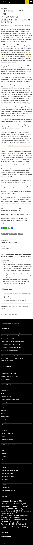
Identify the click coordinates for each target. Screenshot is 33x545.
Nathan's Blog (5, 2)
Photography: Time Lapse (21, 519)
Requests (21, 522)
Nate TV (3, 413)
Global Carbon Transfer (7, 439)
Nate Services (4, 410)
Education (4, 233)
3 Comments (26, 25)
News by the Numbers (10, 517)
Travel (2, 447)
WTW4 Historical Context (8, 476)
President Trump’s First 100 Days (9, 241)
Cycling (6, 503)
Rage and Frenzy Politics (7, 433)
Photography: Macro (8, 519)
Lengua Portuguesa (8, 511)
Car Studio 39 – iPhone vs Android (9, 353)
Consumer (16, 501)
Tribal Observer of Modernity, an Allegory (11, 333)
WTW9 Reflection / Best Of (8, 490)
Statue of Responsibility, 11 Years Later (10, 356)
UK (2, 459)
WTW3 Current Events (7, 473)
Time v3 (4, 405)
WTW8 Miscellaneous (7, 487)
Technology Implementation (8, 402)
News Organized (5, 416)
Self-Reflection (21, 524)
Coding (2, 382)
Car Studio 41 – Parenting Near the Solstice (11, 347)
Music (19, 511)
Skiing (3, 527)
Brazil (3, 450)
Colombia (4, 453)
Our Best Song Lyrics (6, 247)
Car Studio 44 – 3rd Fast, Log (8, 338)
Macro (3, 425)
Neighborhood (27, 511)
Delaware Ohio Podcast (7, 385)
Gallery (2, 393)
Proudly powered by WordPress (7, 543)
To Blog (5, 8)
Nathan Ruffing (17, 25)
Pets (3, 427)
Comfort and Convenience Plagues (10, 399)
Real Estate (3, 442)
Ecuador (4, 456)
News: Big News (13, 233)
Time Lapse (4, 430)
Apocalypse (5, 501)
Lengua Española (22, 509)
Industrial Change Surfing (7, 396)
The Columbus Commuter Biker (9, 445)
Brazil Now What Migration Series (9, 376)
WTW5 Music (5, 479)
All (1, 8)
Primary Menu (31, 2)
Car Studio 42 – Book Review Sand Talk (10, 344)
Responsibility (7, 524)
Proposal (15, 522)
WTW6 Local (5, 482)
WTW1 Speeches (6, 467)
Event (4, 509)
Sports (10, 527)
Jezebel (12, 509)
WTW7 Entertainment (7, 485)
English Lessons (4, 387)
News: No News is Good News (14, 515)
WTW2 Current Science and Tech (10, 470)
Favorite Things (4, 390)
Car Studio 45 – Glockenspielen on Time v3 (11, 336)
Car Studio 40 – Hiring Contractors (9, 350)
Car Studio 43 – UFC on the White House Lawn (12, 341)
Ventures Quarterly (5, 462)
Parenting (3, 419)
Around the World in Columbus (8, 373)
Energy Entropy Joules (11, 506)
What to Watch (4, 465)
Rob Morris (6, 260)
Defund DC (4, 436)
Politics (6, 521)
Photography (4, 422)
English (25, 506)
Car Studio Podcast (5, 379)
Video (26, 526)
